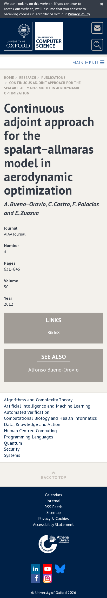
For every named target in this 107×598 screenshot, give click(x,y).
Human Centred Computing (30, 431)
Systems (12, 455)
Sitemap (53, 512)
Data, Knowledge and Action (32, 424)
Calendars (53, 494)
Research (27, 77)
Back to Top (53, 477)
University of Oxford (51, 592)
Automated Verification (26, 412)
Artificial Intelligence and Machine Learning (47, 406)
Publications (53, 77)
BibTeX (54, 332)
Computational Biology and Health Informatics (50, 418)
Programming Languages (28, 437)
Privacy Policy (79, 14)
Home (9, 77)
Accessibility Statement (53, 524)
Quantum (13, 443)
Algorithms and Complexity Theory (38, 400)
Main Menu (85, 62)
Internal (53, 500)
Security (11, 449)
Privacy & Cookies (53, 518)
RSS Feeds (53, 506)
